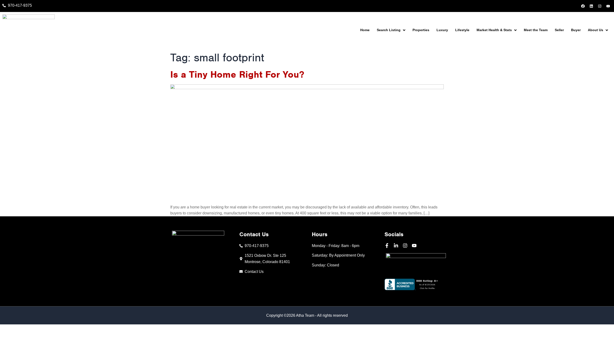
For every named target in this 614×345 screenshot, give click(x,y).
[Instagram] (599, 6)
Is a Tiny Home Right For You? (237, 74)
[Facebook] (582, 6)
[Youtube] (608, 6)
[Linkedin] (591, 6)
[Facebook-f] (386, 245)
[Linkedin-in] (396, 245)
